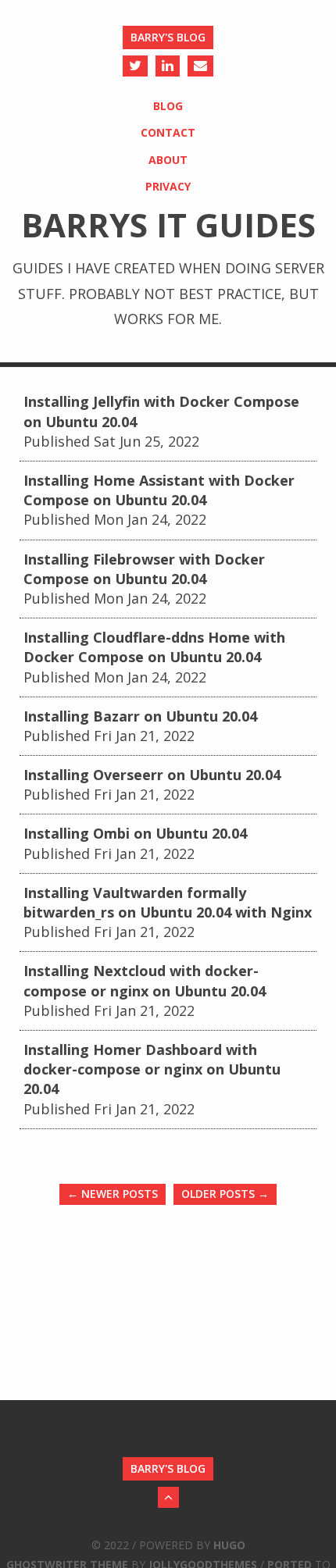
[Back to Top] (168, 1497)
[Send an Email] (200, 66)
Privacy (168, 186)
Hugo (229, 1545)
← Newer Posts (112, 1193)
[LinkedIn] (167, 66)
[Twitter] (135, 66)
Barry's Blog (168, 37)
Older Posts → (225, 1193)
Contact (168, 132)
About (168, 159)
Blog (168, 105)
